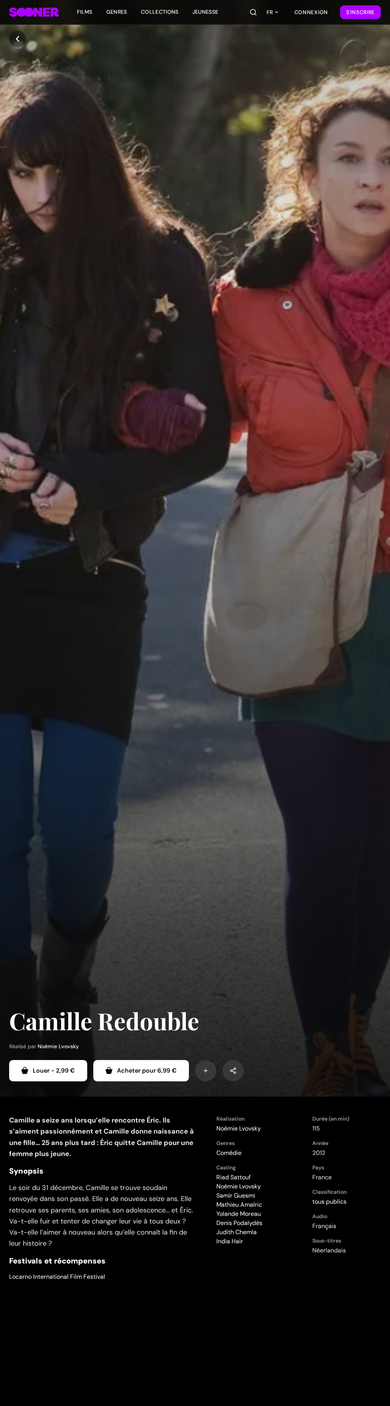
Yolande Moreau (238, 1214)
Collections (160, 11)
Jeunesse (205, 11)
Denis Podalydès (239, 1223)
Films (85, 11)
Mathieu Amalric (239, 1205)
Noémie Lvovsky (58, 1046)
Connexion (311, 12)
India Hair (229, 1241)
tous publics (329, 1202)
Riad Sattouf (233, 1177)
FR (270, 12)
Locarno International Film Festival (57, 1277)
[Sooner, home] (34, 12)
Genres (116, 11)
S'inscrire (360, 12)
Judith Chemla (236, 1232)
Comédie (228, 1153)
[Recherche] (253, 12)
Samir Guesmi (235, 1195)
